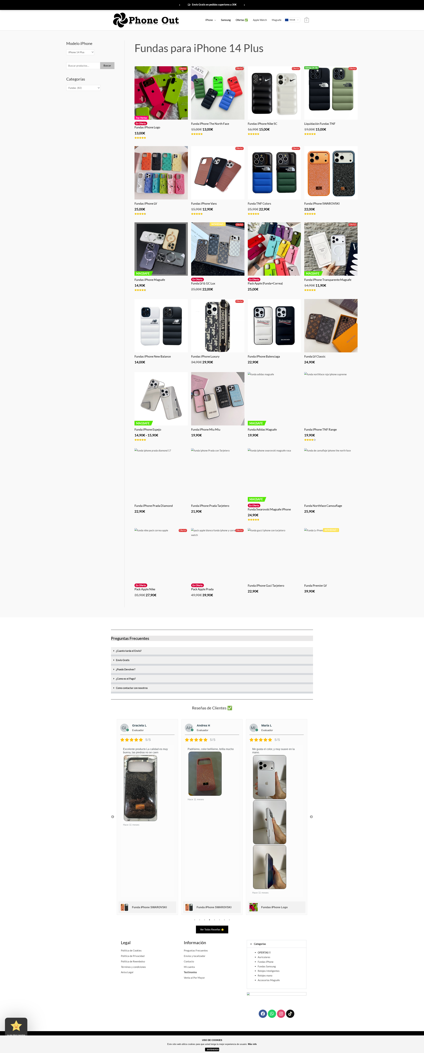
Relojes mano (265, 975)
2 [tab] (199, 919)
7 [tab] (224, 919)
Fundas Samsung (267, 966)
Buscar (107, 65)
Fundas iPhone (265, 961)
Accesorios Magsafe (269, 980)
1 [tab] (194, 919)
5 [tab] (214, 919)
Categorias (260, 943)
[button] (212, 651)
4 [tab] (209, 919)
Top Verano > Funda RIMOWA (214, 4)
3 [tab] (204, 919)
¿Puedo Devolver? (125, 669)
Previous (112, 817)
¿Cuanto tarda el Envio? (128, 650)
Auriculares (264, 957)
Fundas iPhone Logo (210, 907)
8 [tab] (229, 919)
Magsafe (276, 19)
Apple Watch (260, 19)
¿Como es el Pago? (126, 678)
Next (311, 817)
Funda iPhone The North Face (280, 907)
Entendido (213, 1049)
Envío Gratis (123, 660)
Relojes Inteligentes (269, 970)
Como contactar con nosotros (132, 687)
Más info (252, 1044)
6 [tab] (219, 919)
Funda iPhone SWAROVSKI (149, 907)
